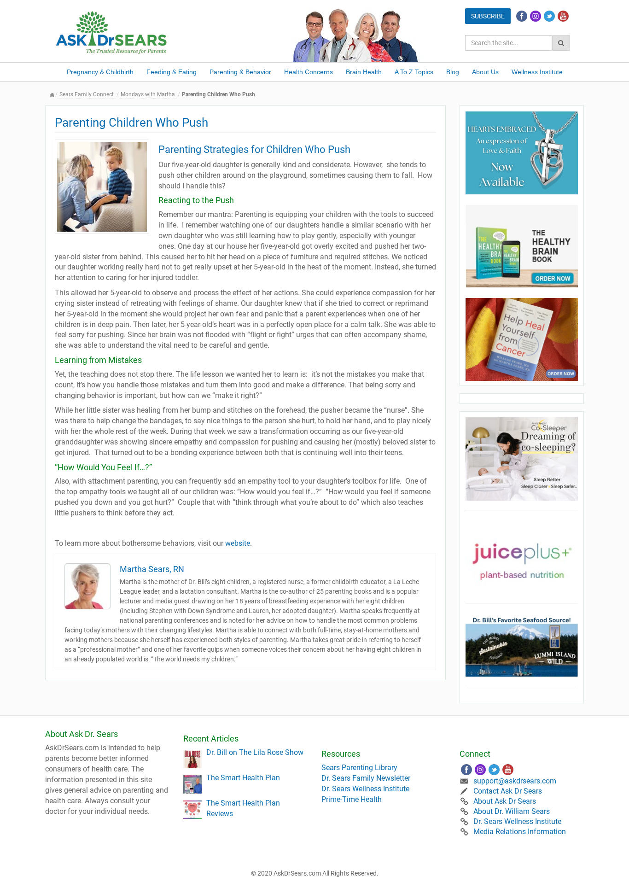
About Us (485, 72)
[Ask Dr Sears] (111, 31)
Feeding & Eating (171, 72)
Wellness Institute (537, 72)
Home (52, 95)
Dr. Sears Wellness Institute (365, 788)
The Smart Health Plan (243, 777)
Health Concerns (308, 72)
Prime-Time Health (351, 799)
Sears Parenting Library (359, 767)
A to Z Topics (414, 72)
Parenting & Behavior (240, 72)
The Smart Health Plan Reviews (243, 808)
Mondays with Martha (148, 94)
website (237, 543)
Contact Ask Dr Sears (507, 791)
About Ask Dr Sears (504, 801)
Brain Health (364, 72)
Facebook (521, 16)
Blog (452, 72)
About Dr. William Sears (511, 811)
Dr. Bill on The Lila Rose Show (254, 752)
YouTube (563, 16)
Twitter (549, 16)
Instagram (535, 16)
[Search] (561, 43)
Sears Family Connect (86, 94)
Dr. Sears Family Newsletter (365, 778)
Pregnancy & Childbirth (100, 72)
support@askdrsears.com (514, 781)
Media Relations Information (519, 831)
